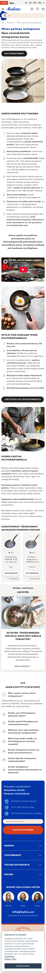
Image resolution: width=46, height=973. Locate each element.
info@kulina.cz (23, 912)
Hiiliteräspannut (14, 54)
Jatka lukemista (21, 666)
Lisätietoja (9, 956)
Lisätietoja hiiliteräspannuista (22, 399)
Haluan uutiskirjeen (23, 830)
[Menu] (2, 9)
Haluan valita (10, 959)
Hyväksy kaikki (22, 966)
